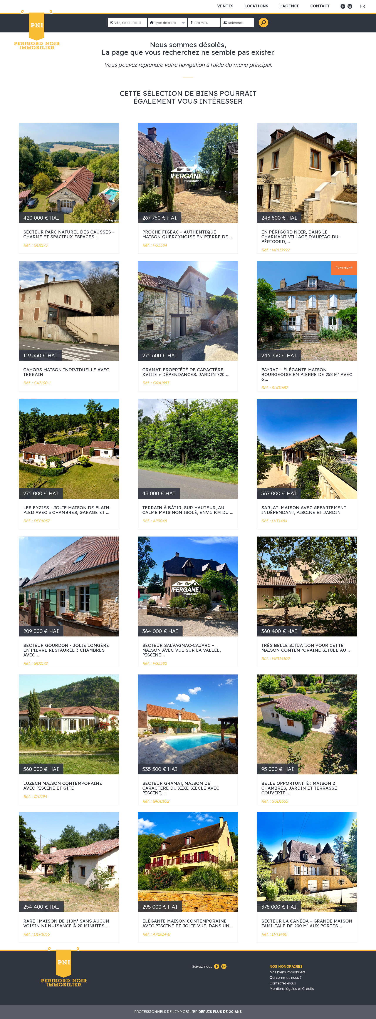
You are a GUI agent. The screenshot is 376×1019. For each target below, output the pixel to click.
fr (362, 6)
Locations (256, 5)
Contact (320, 5)
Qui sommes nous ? (286, 977)
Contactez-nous (283, 983)
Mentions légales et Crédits (292, 988)
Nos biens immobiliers (288, 972)
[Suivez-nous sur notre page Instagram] (223, 966)
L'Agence (289, 5)
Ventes (225, 5)
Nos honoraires (286, 966)
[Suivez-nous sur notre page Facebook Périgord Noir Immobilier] (216, 966)
